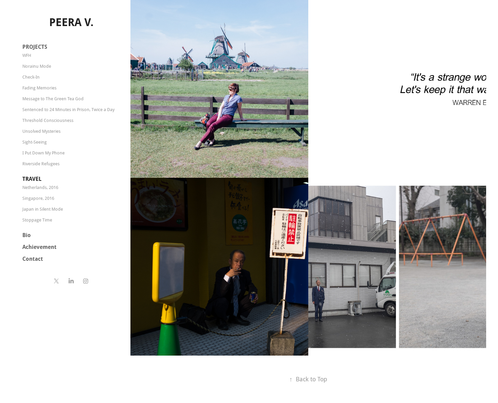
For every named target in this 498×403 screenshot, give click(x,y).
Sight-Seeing (34, 142)
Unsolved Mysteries (41, 131)
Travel (32, 179)
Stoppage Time (37, 220)
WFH (26, 55)
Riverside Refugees (41, 164)
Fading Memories (39, 88)
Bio (26, 235)
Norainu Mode (36, 66)
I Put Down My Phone (43, 153)
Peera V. (71, 22)
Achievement (39, 247)
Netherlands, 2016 (40, 187)
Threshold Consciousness (48, 120)
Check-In (31, 77)
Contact (32, 258)
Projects (34, 46)
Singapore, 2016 (38, 198)
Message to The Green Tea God (53, 99)
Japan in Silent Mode (42, 209)
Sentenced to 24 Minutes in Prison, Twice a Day (68, 109)
